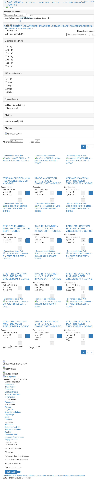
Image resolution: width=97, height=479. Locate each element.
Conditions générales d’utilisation (41, 475)
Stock (7, 417)
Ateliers (8, 407)
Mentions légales (78, 475)
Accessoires (10, 402)
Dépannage (9, 414)
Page (32, 142)
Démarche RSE (11, 434)
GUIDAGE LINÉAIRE (60, 26)
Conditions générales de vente (15, 475)
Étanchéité (9, 389)
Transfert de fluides (12, 394)
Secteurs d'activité (12, 427)
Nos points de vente (13, 429)
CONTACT (11, 472)
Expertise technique (13, 412)
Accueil (7, 26)
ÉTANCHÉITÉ (45, 26)
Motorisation (10, 397)
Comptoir (8, 419)
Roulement (9, 384)
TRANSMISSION (31, 26)
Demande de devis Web (13, 155)
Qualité (8, 432)
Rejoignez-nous (11, 439)
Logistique (9, 409)
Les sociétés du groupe (14, 437)
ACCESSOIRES (25, 28)
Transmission (10, 386)
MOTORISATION (11, 28)
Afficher (6, 142)
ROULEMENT (17, 26)
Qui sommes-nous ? (63, 475)
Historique (9, 424)
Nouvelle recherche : (13, 11)
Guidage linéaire (11, 392)
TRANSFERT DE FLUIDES (81, 26)
